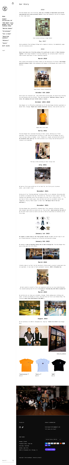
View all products (61, 353)
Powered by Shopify (37, 457)
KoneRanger (29, 457)
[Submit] (13, 460)
